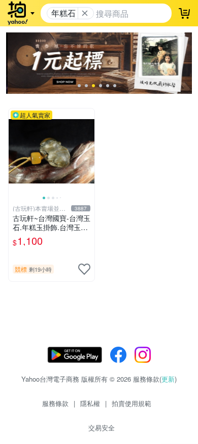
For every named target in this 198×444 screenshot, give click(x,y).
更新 (168, 379)
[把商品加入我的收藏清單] (84, 269)
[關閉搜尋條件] (84, 13)
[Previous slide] (15, 151)
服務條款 (55, 403)
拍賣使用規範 (131, 403)
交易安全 (101, 427)
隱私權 (90, 403)
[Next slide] (87, 151)
